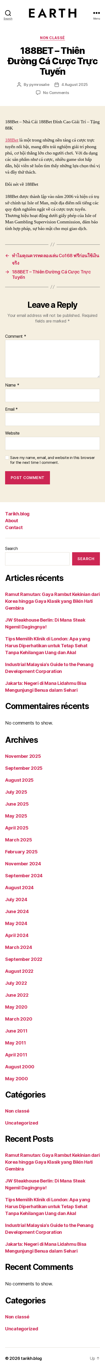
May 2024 (16, 923)
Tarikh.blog (17, 513)
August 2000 (19, 1066)
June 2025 (17, 804)
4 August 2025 (74, 84)
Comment (15, 336)
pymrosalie (39, 84)
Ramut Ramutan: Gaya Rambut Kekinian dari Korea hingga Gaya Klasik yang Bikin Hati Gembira (52, 601)
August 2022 (19, 971)
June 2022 (17, 995)
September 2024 (24, 875)
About (11, 520)
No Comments (56, 92)
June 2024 (17, 911)
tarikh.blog (31, 1358)
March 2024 (18, 947)
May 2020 (16, 1007)
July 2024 (16, 899)
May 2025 (16, 816)
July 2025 (16, 792)
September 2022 (23, 959)
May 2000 (16, 1078)
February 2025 (21, 851)
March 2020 (18, 1019)
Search (11, 548)
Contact (14, 527)
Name (12, 385)
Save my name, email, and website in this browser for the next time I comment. (52, 460)
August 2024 (19, 887)
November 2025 (23, 756)
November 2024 (23, 863)
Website (12, 433)
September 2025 (24, 768)
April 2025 (16, 827)
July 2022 (16, 983)
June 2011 (16, 1031)
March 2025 (18, 839)
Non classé (52, 38)
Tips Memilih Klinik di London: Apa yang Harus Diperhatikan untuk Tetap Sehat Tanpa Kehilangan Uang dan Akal (47, 645)
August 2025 (19, 780)
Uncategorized (21, 1123)
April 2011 (16, 1054)
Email (11, 409)
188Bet (11, 140)
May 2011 (15, 1042)
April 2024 (16, 935)
